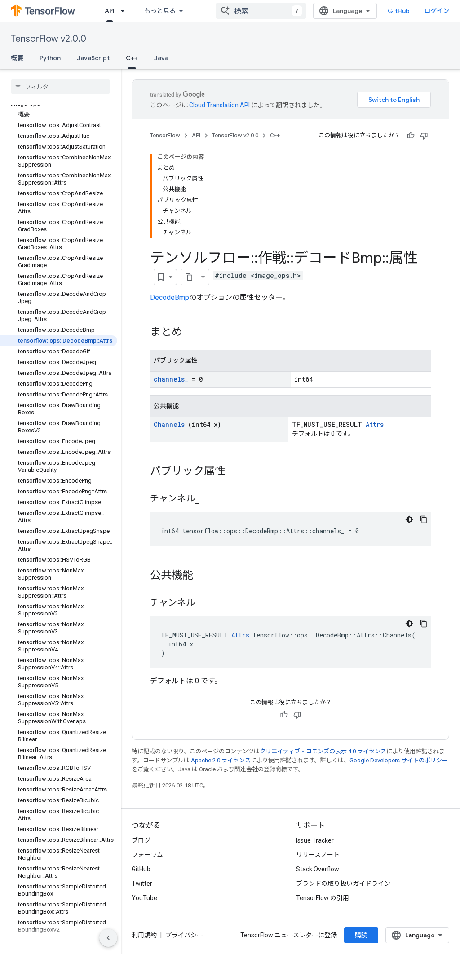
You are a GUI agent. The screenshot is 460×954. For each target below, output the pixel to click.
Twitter (142, 883)
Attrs (375, 424)
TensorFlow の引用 (322, 897)
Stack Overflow (317, 869)
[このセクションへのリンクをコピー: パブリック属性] (234, 471)
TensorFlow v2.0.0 (48, 38)
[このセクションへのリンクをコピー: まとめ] (191, 332)
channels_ (171, 379)
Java (161, 58)
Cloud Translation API (219, 105)
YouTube (144, 897)
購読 (361, 935)
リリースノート (318, 854)
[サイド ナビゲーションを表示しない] (108, 938)
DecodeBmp (169, 297)
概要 (17, 58)
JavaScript (93, 58)
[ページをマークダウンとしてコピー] (189, 277)
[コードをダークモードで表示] (409, 519)
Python (50, 58)
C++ (132, 58)
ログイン (436, 10)
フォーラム (147, 854)
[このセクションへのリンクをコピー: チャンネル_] (211, 499)
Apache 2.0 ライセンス (221, 760)
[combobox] (261, 11)
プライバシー (184, 935)
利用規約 (144, 935)
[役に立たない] (424, 135)
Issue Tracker (315, 840)
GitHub (399, 11)
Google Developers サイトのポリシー (398, 760)
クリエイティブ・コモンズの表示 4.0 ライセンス (323, 751)
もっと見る (160, 11)
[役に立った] (410, 135)
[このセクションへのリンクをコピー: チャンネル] (204, 603)
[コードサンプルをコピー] (423, 519)
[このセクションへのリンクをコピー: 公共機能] (202, 576)
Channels (169, 424)
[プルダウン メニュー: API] (125, 11)
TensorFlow (165, 135)
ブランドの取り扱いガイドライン (343, 883)
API (110, 11)
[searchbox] (60, 86)
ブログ (141, 840)
